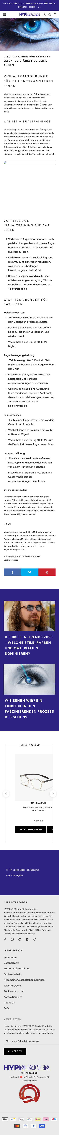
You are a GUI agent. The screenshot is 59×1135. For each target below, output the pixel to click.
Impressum (10, 957)
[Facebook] (5, 939)
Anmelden (15, 1051)
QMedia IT (30, 1077)
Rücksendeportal (13, 991)
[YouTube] (27, 939)
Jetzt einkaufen (31, 829)
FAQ (6, 1008)
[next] (52, 793)
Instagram (34, 870)
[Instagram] (12, 939)
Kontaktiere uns (13, 996)
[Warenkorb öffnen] (55, 14)
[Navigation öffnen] (4, 14)
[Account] (44, 14)
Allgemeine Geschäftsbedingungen (24, 979)
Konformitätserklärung (17, 968)
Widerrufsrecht (12, 985)
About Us (9, 1002)
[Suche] (49, 14)
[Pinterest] (19, 939)
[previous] (6, 793)
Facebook (23, 870)
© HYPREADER (29, 1073)
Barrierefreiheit (12, 974)
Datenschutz (11, 962)
